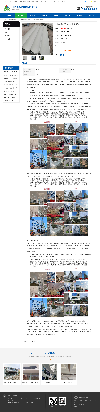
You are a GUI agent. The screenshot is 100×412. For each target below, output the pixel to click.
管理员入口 (27, 402)
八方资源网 (16, 402)
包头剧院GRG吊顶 (68, 382)
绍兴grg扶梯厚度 (31, 382)
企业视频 (32, 15)
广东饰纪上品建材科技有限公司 (35, 398)
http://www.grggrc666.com (29, 341)
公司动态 (67, 15)
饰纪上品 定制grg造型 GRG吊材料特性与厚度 (11, 84)
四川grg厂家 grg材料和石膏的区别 (11, 88)
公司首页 (8, 15)
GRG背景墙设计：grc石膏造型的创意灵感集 (11, 78)
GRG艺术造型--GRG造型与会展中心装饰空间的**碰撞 (11, 91)
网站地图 (32, 402)
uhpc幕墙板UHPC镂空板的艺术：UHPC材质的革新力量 (11, 81)
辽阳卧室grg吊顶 (50, 382)
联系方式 (91, 15)
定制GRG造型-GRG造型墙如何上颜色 (11, 97)
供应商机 (20, 15)
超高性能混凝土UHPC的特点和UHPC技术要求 (11, 100)
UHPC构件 (20, 19)
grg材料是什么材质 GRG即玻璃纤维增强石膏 (11, 75)
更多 (17, 68)
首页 (10, 19)
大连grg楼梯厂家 (87, 382)
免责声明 (21, 402)
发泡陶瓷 (7, 32)
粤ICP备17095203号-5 (23, 398)
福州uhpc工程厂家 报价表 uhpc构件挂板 (13, 382)
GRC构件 (7, 39)
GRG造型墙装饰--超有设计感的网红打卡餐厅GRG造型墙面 (11, 94)
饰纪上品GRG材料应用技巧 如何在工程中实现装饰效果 (11, 72)
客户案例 (79, 15)
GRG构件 (7, 29)
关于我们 (44, 15)
